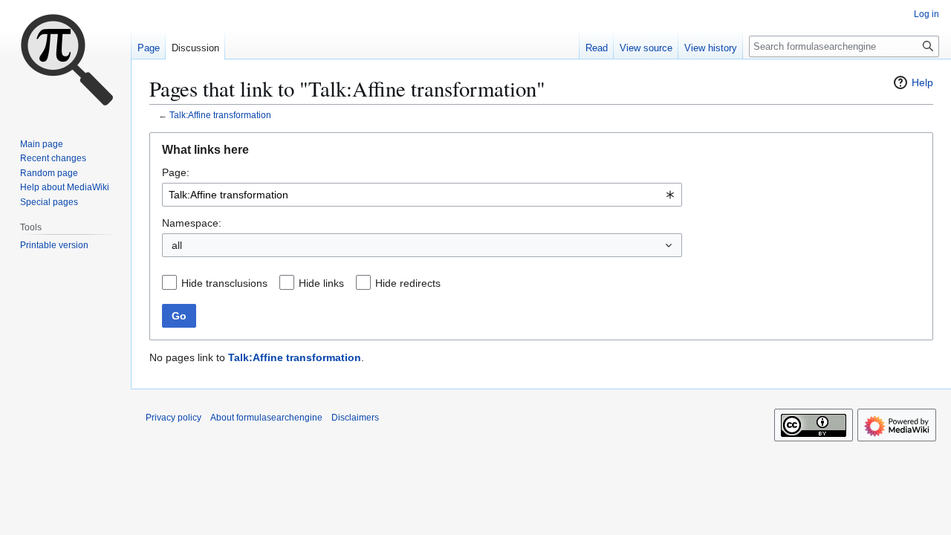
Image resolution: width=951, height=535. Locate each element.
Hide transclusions (224, 283)
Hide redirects (408, 283)
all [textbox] (177, 245)
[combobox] (422, 195)
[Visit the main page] (65, 59)
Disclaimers (355, 417)
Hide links (321, 283)
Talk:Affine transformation (220, 115)
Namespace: (191, 223)
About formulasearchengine (266, 417)
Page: (175, 172)
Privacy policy (173, 417)
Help (922, 82)
